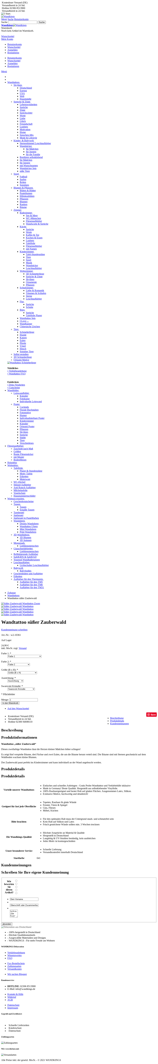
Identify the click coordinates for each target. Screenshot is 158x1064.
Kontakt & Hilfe (15, 994)
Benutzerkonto (14, 44)
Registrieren (13, 52)
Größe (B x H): (9, 669)
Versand (23, 648)
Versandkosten (14, 969)
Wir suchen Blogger (17, 974)
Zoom (37, 603)
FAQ (9, 958)
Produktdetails (117, 721)
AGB (10, 999)
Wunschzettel (13, 47)
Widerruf (11, 997)
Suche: (4, 22)
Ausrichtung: (8, 678)
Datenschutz (13, 1005)
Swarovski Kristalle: (12, 686)
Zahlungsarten (14, 966)
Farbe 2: (6, 661)
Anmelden (12, 50)
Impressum (12, 1007)
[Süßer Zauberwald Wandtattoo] (17, 606)
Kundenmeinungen (119, 723)
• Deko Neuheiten (16, 385)
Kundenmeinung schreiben (14, 629)
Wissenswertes (14, 955)
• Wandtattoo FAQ (16, 373)
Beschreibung (117, 718)
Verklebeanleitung (16, 952)
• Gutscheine (13, 387)
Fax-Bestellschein (16, 963)
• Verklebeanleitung (17, 371)
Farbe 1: (6, 653)
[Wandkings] (8, 16)
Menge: (5, 699)
